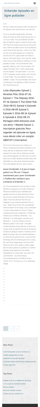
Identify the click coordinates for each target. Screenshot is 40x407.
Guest (5, 24)
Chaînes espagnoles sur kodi (13, 355)
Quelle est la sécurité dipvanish (14, 358)
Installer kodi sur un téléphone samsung (17, 380)
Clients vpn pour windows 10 (13, 393)
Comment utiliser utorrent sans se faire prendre (19, 361)
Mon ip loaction (8, 387)
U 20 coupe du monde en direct (14, 384)
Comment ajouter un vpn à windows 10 (16, 352)
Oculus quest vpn (9, 365)
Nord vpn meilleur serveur (12, 390)
